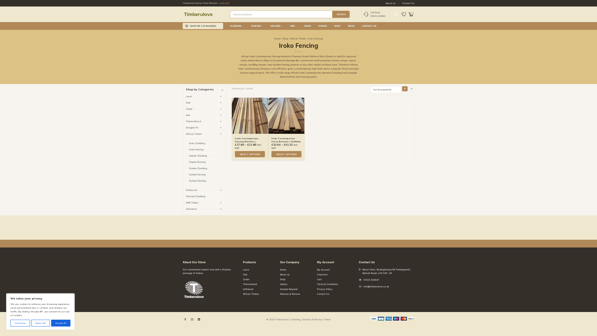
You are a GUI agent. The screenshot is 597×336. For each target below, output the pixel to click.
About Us (391, 3)
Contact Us (408, 3)
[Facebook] (185, 319)
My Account (323, 269)
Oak (188, 102)
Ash (188, 115)
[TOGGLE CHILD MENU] (221, 96)
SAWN (307, 26)
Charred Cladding (195, 196)
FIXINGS (322, 26)
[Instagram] (192, 319)
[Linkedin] (198, 319)
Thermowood (250, 284)
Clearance (191, 209)
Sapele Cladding (198, 155)
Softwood (191, 190)
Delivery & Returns (290, 294)
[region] (40, 311)
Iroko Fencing (196, 149)
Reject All (40, 323)
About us (285, 274)
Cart (319, 279)
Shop (283, 279)
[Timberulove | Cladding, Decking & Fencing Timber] (198, 14)
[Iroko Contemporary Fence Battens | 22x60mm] (286, 116)
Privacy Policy (324, 289)
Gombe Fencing (197, 174)
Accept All (60, 323)
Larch (189, 96)
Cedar (189, 108)
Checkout (322, 274)
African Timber (194, 134)
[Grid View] (405, 88)
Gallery (284, 284)
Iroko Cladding (197, 143)
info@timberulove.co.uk (376, 286)
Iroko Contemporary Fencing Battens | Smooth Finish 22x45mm (249, 141)
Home (283, 269)
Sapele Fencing (197, 162)
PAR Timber (192, 202)
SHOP (337, 26)
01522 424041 (371, 279)
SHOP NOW (224, 3)
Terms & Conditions (327, 284)
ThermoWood (193, 121)
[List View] (411, 88)
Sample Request (289, 289)
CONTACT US (369, 26)
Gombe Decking (197, 180)
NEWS (351, 26)
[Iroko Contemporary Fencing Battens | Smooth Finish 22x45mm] (250, 116)
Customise (20, 323)
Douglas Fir (192, 127)
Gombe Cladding (198, 168)
